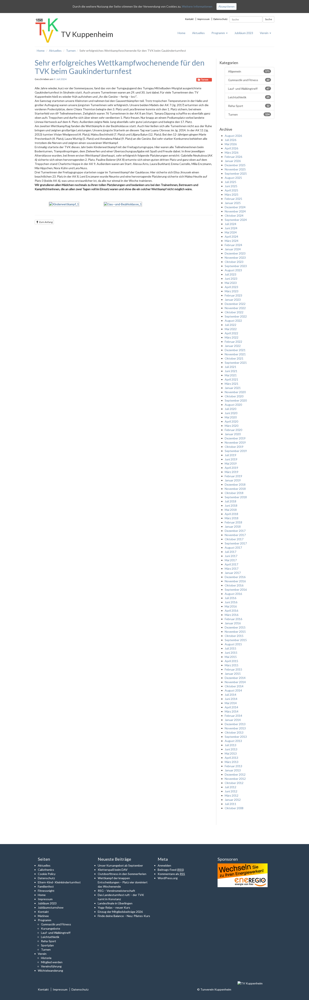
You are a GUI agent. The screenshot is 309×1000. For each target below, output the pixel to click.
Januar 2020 (233, 434)
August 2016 (233, 594)
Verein (264, 33)
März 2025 (231, 194)
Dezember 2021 (235, 350)
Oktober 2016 (234, 585)
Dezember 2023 (235, 253)
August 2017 (233, 547)
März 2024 (231, 240)
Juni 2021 (231, 371)
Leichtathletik (249, 97)
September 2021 (236, 362)
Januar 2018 (233, 526)
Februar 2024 (233, 245)
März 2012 (231, 795)
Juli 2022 (230, 325)
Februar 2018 (233, 522)
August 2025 (233, 177)
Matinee (43, 916)
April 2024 (231, 236)
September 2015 (236, 640)
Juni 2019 (231, 459)
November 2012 (235, 778)
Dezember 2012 (235, 774)
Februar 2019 (233, 476)
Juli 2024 (230, 224)
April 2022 (231, 333)
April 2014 (231, 707)
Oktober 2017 (234, 539)
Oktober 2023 (234, 262)
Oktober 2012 (234, 783)
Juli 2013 (230, 745)
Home (181, 33)
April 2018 (231, 514)
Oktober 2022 (234, 312)
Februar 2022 (233, 341)
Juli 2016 (230, 598)
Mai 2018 (231, 509)
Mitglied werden (51, 962)
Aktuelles (198, 33)
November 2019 (235, 442)
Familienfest (46, 886)
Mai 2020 (231, 417)
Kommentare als (171, 874)
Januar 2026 (233, 161)
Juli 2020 (230, 409)
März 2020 (231, 425)
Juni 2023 (231, 278)
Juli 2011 (230, 804)
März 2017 (231, 568)
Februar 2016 (233, 619)
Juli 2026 (230, 140)
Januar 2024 (233, 249)
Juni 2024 (231, 228)
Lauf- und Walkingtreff (249, 88)
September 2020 (236, 400)
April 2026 (231, 148)
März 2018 (231, 518)
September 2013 (236, 736)
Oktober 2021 (234, 358)
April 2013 (231, 757)
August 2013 (233, 741)
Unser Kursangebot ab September (120, 865)
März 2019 (231, 472)
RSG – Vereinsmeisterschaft (116, 890)
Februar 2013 (233, 766)
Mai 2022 (231, 329)
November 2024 (235, 211)
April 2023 (231, 287)
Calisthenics (46, 869)
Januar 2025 (233, 203)
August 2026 (233, 135)
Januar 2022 (233, 346)
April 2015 (231, 661)
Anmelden (164, 865)
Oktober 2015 (234, 636)
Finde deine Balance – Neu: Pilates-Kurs (124, 916)
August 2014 (233, 690)
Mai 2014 (231, 703)
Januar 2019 (233, 480)
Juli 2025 (230, 182)
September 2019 (236, 451)
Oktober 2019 (234, 446)
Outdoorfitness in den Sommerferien (122, 874)
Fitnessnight (46, 890)
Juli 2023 (230, 274)
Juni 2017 (231, 556)
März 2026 (231, 152)
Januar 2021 (233, 388)
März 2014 (231, 711)
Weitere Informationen (197, 6)
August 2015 (233, 644)
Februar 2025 (233, 198)
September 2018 (236, 497)
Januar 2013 (233, 770)
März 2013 (231, 762)
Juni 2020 (231, 413)
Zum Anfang (45, 222)
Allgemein (249, 71)
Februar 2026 (233, 156)
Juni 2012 (231, 791)
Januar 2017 (233, 572)
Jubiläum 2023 (243, 33)
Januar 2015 (233, 673)
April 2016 (231, 610)
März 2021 (231, 383)
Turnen (71, 50)
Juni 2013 (231, 749)
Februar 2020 (233, 430)
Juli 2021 (230, 367)
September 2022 (236, 316)
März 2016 (231, 615)
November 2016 (235, 581)
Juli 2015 (230, 648)
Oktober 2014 (234, 686)
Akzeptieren (226, 6)
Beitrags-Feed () (171, 869)
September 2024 (236, 219)
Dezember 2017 (235, 530)
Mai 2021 (231, 375)
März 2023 (231, 291)
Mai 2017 (231, 560)
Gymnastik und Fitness (249, 80)
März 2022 (231, 337)
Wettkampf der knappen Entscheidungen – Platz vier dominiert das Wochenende (123, 882)
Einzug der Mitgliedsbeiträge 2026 (120, 911)
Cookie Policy (46, 874)
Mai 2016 (231, 606)
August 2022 (233, 320)
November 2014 (235, 682)
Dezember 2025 (235, 165)
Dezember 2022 (235, 304)
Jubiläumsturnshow (50, 907)
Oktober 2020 (234, 396)
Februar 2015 (233, 669)
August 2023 (233, 270)
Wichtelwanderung (50, 970)
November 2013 (235, 728)
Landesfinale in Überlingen (115, 903)
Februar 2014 (233, 715)
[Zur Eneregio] (243, 875)
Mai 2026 (231, 144)
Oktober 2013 (234, 732)
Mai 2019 (231, 463)
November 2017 (235, 535)
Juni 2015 (231, 652)
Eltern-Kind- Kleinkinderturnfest (59, 882)
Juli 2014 (230, 694)
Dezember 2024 (235, 207)
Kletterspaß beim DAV (113, 869)
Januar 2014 (233, 720)
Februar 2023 (233, 295)
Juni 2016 (231, 602)
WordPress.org (168, 878)
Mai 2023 (231, 283)
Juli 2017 (230, 551)
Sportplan (47, 945)
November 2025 (235, 169)
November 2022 (235, 308)
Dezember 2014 (235, 678)
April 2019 (231, 467)
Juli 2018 (230, 501)
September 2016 (236, 589)
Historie (46, 958)
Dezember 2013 (235, 724)
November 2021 (235, 354)
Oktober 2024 (234, 215)
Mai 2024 (231, 232)
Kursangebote (50, 928)
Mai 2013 (231, 753)
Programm (218, 33)
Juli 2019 (230, 455)
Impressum (203, 19)
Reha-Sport (249, 106)
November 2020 (235, 392)
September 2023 (236, 266)
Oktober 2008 (234, 808)
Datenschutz (220, 19)
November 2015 (235, 631)
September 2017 (236, 543)
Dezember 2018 (235, 484)
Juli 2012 (230, 787)
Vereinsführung (51, 966)
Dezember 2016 (235, 577)
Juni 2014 (231, 699)
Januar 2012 (233, 799)
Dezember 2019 (235, 438)
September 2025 (236, 173)
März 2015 (231, 665)
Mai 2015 (231, 657)
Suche (268, 19)
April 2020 (231, 421)
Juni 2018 (231, 505)
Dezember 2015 (235, 627)
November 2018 (235, 488)
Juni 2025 (231, 186)
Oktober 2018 (234, 493)
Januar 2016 (233, 623)
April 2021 (231, 379)
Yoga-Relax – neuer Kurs (114, 907)
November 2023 (235, 257)
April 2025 (231, 190)
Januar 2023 (233, 299)
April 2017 (231, 564)
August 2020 (233, 404)
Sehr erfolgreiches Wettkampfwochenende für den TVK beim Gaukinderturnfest (120, 67)
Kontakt (189, 19)
